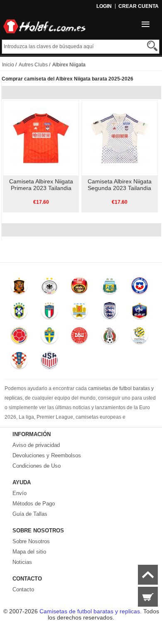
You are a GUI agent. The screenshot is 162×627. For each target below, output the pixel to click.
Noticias (22, 562)
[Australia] (140, 337)
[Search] (152, 46)
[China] (79, 287)
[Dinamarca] (79, 337)
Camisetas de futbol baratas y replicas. (91, 611)
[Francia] (140, 312)
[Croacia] (19, 362)
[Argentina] (109, 287)
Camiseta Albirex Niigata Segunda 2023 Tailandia (120, 184)
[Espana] (19, 287)
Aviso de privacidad (36, 445)
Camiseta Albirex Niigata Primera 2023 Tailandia (41, 184)
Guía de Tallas (29, 514)
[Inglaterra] (109, 312)
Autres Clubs (33, 65)
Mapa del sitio (29, 552)
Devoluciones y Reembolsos (46, 455)
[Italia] (49, 312)
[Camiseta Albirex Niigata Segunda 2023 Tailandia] (119, 137)
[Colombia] (19, 337)
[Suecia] (49, 337)
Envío (19, 493)
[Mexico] (109, 337)
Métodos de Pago (33, 503)
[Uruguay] (79, 312)
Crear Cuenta (138, 6)
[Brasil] (19, 312)
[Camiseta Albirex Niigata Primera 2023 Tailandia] (41, 137)
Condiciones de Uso (36, 466)
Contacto (23, 589)
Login (104, 6)
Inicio (8, 65)
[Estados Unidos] (49, 362)
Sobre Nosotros (31, 541)
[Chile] (140, 287)
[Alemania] (49, 287)
